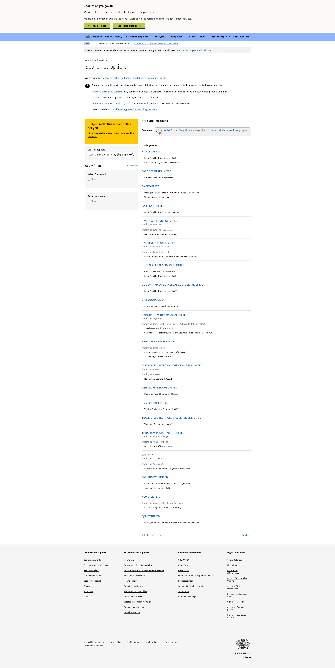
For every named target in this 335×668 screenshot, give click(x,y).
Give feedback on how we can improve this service (156, 43)
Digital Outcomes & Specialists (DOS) (111, 103)
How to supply (130, 580)
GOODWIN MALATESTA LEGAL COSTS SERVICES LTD (173, 284)
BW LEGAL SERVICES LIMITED (159, 221)
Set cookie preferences (129, 25)
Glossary (87, 586)
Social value (183, 591)
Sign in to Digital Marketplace (234, 587)
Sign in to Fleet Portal (236, 601)
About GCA (183, 565)
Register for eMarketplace (233, 571)
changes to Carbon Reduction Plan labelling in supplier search (133, 77)
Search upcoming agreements (97, 565)
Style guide (88, 591)
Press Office (183, 570)
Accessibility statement (94, 642)
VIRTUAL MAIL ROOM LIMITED (159, 387)
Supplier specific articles (135, 586)
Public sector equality (187, 580)
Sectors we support (92, 580)
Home (86, 60)
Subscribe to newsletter (134, 575)
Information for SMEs (133, 596)
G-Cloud (96, 97)
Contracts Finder (234, 560)
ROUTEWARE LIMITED (155, 402)
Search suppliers (96, 149)
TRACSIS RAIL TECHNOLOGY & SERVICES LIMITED (171, 417)
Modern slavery (152, 642)
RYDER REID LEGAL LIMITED (158, 243)
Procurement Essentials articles (138, 565)
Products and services (93, 575)
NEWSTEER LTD (151, 496)
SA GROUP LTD (150, 186)
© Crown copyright (243, 652)
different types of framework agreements (136, 109)
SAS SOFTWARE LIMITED (156, 171)
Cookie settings (133, 642)
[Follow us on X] (243, 657)
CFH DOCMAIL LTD (153, 299)
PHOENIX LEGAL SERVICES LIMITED (163, 265)
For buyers (159, 36)
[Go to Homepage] (243, 644)
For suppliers (176, 36)
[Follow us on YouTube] (250, 657)
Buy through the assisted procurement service (144, 570)
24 (161, 534)
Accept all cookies (97, 25)
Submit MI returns (132, 612)
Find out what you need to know (194, 50)
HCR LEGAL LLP (151, 151)
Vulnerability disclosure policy (191, 586)
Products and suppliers (137, 36)
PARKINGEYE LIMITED (155, 477)
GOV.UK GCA (183, 560)
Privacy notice (171, 642)
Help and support (219, 36)
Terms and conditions (93, 645)
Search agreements (92, 560)
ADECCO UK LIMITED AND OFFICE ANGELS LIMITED (172, 365)
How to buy (129, 560)
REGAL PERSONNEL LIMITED (159, 341)
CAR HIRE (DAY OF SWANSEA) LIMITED (165, 315)
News (202, 36)
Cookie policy (115, 642)
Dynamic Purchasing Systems (107, 91)
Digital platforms (241, 36)
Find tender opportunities (135, 591)
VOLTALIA (147, 455)
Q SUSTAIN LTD (151, 516)
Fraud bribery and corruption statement (195, 575)
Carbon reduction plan (188, 596)
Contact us (88, 596)
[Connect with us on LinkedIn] (246, 657)
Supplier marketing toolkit (135, 607)
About (191, 36)
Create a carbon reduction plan (137, 601)
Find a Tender (233, 565)
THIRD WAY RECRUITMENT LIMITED (163, 432)
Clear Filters (132, 165)
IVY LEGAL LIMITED (153, 205)
